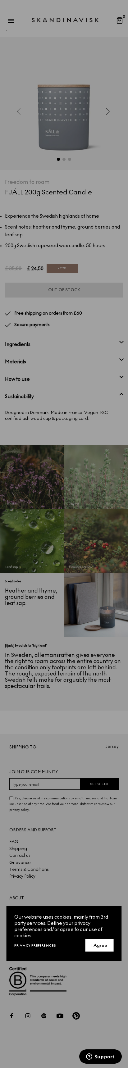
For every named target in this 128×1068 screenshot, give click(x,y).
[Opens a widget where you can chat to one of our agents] (100, 1057)
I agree (99, 945)
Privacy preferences (35, 945)
